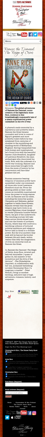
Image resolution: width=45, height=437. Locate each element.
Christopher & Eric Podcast (25, 402)
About (33, 406)
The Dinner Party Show (22, 404)
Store (25, 406)
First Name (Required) (13, 382)
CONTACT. (9, 342)
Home (9, 402)
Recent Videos (14, 406)
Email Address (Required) (14, 389)
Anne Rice (9, 359)
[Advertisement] (22, 323)
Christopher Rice (11, 372)
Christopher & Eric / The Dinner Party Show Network (21, 351)
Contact (22, 408)
